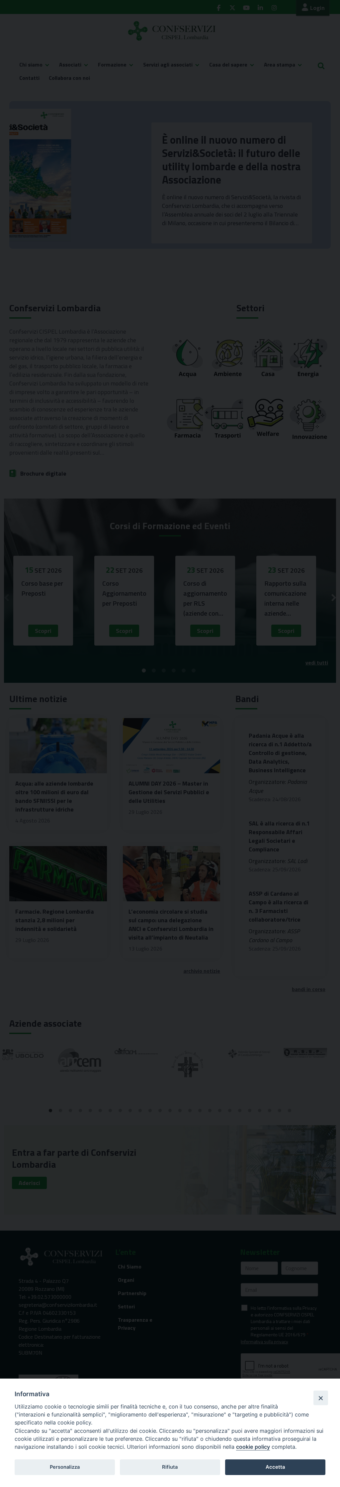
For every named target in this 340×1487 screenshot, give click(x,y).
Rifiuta (170, 1467)
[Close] (320, 1398)
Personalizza (65, 1467)
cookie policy (253, 1446)
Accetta (275, 1467)
